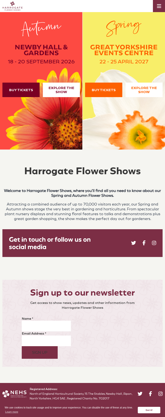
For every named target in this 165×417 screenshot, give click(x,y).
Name (27, 318)
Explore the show (61, 90)
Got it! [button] (149, 410)
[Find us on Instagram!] (154, 243)
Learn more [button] (11, 412)
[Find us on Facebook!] (144, 243)
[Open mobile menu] (159, 6)
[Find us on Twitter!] (133, 243)
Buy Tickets (21, 90)
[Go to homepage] (10, 6)
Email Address (34, 333)
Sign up (39, 352)
